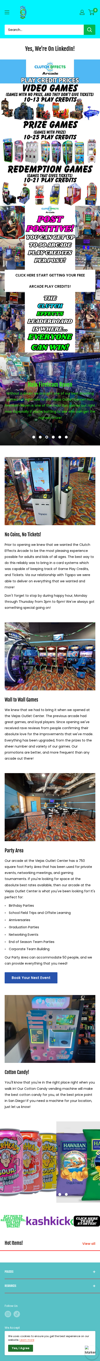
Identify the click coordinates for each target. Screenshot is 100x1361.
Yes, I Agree (20, 1348)
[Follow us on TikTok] (16, 1314)
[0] (91, 12)
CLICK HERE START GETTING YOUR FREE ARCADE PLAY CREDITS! (50, 281)
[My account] (82, 12)
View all (88, 1243)
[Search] (89, 30)
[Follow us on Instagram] (8, 1314)
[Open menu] (7, 12)
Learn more (27, 1340)
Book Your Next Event (31, 977)
